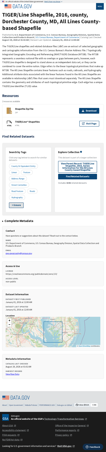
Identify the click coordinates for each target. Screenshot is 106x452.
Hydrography (17, 197)
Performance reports (65, 430)
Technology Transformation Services (64, 418)
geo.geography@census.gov (19, 253)
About (4, 405)
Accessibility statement (14, 430)
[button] (9, 320)
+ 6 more (16, 205)
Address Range (17, 178)
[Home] (18, 6)
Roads (32, 191)
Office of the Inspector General (70, 425)
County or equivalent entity (23, 166)
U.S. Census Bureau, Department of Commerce (57, 37)
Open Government (16, 405)
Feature (26, 172)
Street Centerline (19, 185)
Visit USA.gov (64, 446)
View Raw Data (12, 374)
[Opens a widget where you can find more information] (93, 447)
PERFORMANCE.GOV (47, 405)
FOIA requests (9, 434)
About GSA (7, 425)
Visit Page (91, 123)
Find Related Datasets (77, 176)
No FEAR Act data (11, 439)
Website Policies (31, 405)
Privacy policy (62, 434)
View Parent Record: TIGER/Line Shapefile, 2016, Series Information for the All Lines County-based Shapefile (77, 166)
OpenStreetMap (84, 346)
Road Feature (17, 191)
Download (91, 110)
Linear (14, 172)
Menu (100, 6)
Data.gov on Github (64, 405)
